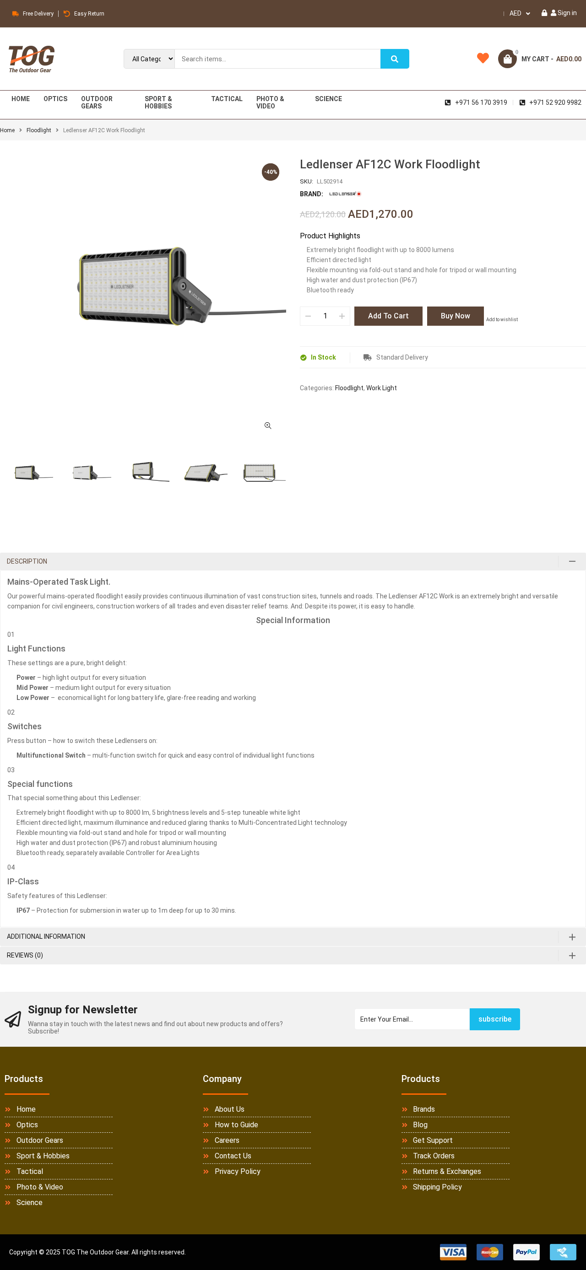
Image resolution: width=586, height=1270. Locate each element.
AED (515, 13)
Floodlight (39, 130)
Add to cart (388, 316)
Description (27, 561)
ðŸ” (268, 425)
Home (7, 130)
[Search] (394, 59)
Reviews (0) (25, 955)
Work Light (381, 388)
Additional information (46, 936)
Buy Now (455, 316)
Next (286, 475)
